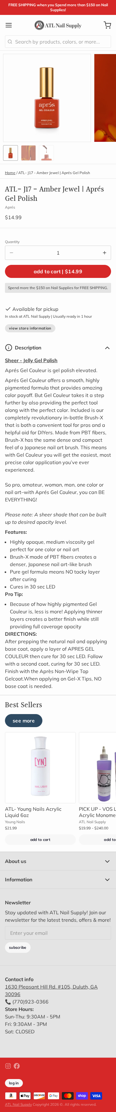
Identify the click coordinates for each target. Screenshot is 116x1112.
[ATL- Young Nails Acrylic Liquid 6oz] (40, 767)
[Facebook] (17, 1066)
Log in (14, 1083)
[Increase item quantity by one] (104, 253)
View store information (30, 328)
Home (10, 172)
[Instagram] (8, 1066)
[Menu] (11, 25)
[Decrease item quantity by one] (11, 253)
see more (24, 720)
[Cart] (105, 25)
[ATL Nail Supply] (58, 25)
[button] (58, 271)
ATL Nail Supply (18, 1104)
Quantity (12, 241)
